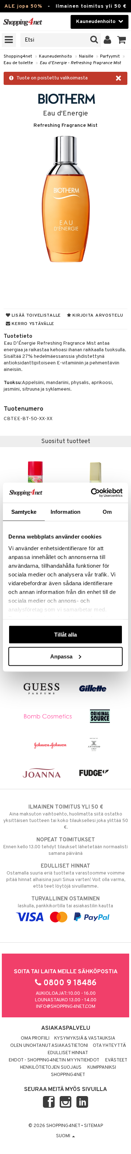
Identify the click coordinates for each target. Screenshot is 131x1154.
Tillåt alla (65, 634)
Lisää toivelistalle (36, 315)
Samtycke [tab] (23, 512)
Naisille (86, 56)
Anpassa (61, 656)
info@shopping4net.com (65, 1007)
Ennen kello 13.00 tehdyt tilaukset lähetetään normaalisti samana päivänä (65, 847)
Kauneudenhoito (55, 56)
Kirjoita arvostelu (97, 315)
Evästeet (116, 1060)
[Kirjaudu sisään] (107, 40)
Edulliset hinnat (68, 1053)
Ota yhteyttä (109, 1046)
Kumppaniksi (101, 1068)
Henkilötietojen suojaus (51, 1068)
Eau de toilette (18, 63)
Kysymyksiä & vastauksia (84, 1038)
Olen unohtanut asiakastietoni (49, 1046)
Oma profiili (35, 1038)
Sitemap (93, 1126)
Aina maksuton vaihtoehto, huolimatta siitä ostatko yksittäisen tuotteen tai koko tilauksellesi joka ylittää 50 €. (65, 817)
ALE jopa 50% (23, 6)
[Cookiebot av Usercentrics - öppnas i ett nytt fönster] (92, 492)
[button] (121, 40)
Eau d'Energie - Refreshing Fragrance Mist (80, 63)
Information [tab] (65, 512)
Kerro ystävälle (32, 324)
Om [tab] (107, 512)
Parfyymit (110, 56)
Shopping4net (18, 56)
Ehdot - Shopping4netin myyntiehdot (54, 1060)
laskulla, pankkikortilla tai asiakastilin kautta (65, 902)
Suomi (63, 1136)
